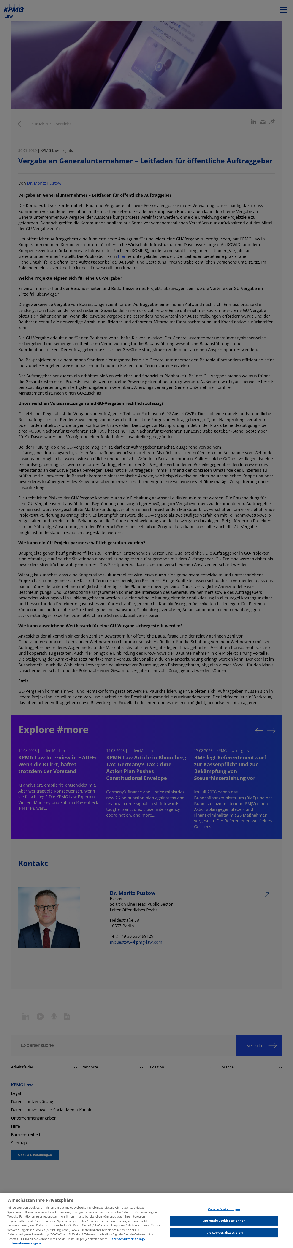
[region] (146, 1220)
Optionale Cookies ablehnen (224, 1220)
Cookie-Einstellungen (224, 1209)
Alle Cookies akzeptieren (224, 1232)
